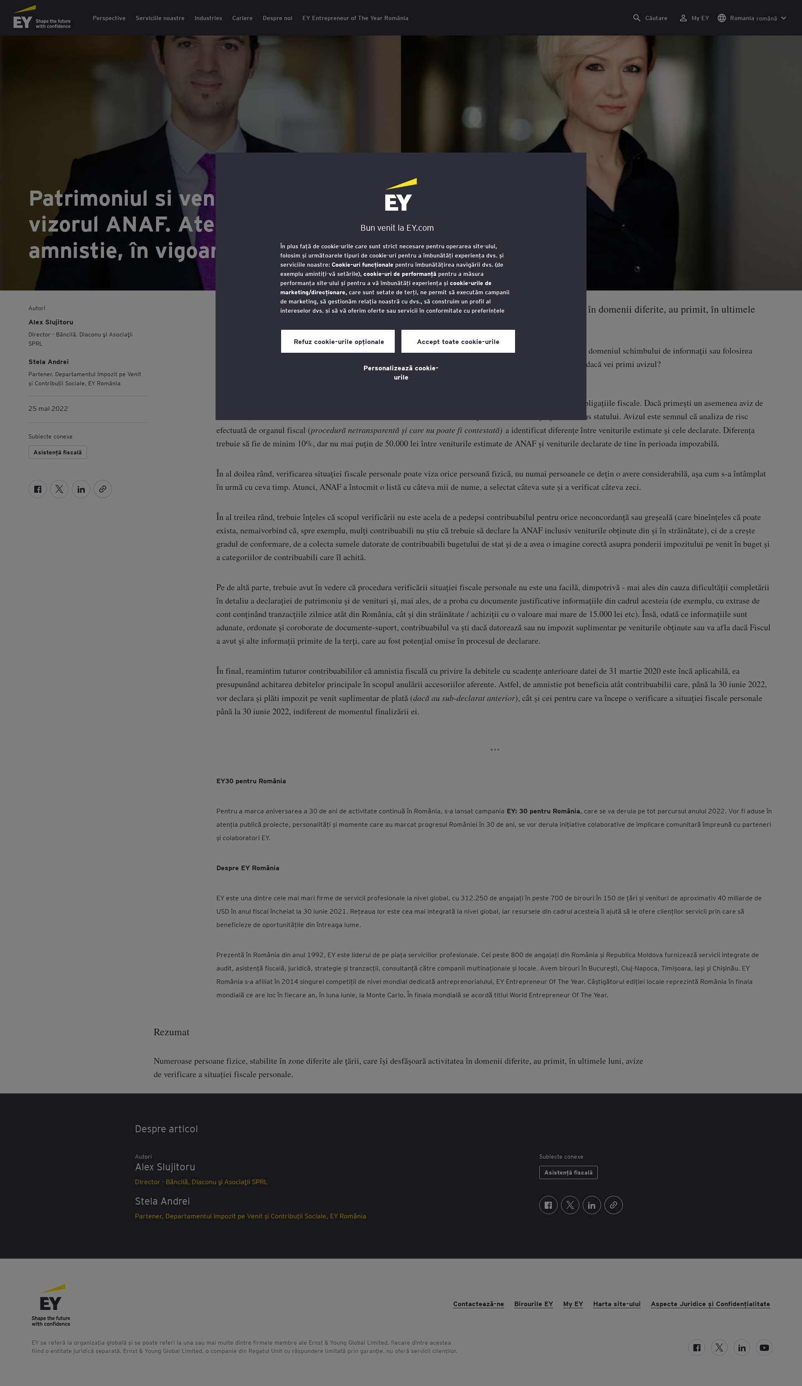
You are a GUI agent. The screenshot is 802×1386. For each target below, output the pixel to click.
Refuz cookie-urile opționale (338, 341)
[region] (401, 286)
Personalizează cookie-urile (401, 372)
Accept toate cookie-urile (458, 341)
